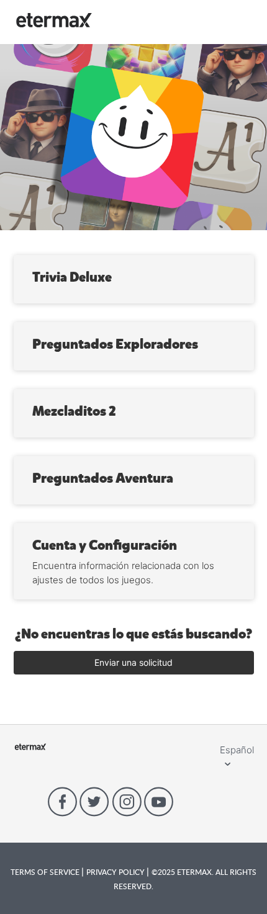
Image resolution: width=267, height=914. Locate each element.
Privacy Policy (116, 872)
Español (237, 750)
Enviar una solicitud (133, 662)
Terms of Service (46, 872)
